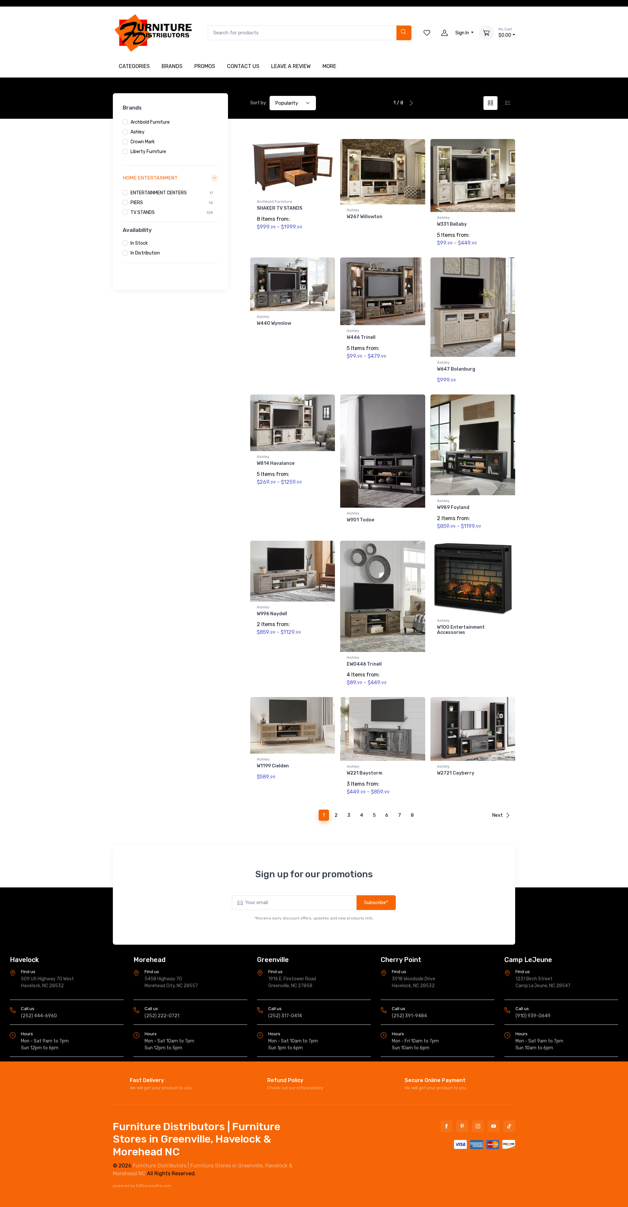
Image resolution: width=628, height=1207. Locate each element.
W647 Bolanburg (456, 369)
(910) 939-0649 (532, 1016)
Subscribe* (376, 902)
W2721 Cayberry (455, 773)
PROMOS (204, 66)
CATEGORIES (134, 66)
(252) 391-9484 (409, 1016)
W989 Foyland (453, 507)
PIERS (137, 202)
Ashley (138, 132)
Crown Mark (143, 142)
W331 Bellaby (452, 224)
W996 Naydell (272, 614)
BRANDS (172, 66)
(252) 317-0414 (285, 1016)
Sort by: (258, 103)
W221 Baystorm (364, 773)
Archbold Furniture (150, 122)
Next (497, 815)
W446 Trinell (361, 337)
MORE (329, 66)
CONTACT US (243, 66)
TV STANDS (143, 212)
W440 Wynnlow (274, 323)
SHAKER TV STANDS (279, 208)
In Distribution (145, 253)
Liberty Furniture (148, 151)
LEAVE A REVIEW (291, 66)
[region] (170, 137)
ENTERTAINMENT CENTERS (159, 192)
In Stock (139, 243)
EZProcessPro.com (153, 1185)
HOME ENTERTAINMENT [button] (150, 178)
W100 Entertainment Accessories (461, 630)
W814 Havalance (275, 463)
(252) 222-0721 (162, 1016)
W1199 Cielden (273, 766)
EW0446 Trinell (364, 664)
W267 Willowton (364, 216)
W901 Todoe (360, 520)
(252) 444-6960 (39, 1016)
